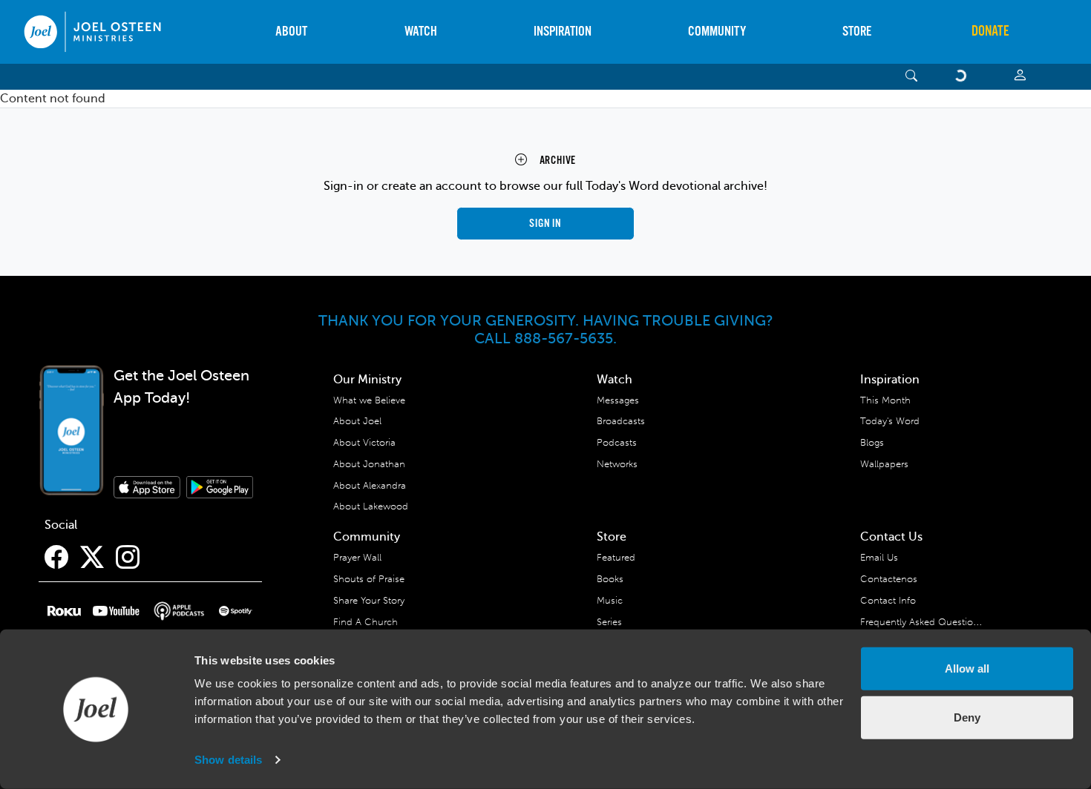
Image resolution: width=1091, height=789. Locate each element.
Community (717, 31)
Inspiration (563, 31)
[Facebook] (56, 557)
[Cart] (963, 77)
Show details (228, 759)
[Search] (912, 77)
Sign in (545, 224)
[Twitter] (92, 557)
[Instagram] (128, 557)
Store (856, 31)
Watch (420, 31)
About (291, 31)
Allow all (967, 668)
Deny (967, 716)
